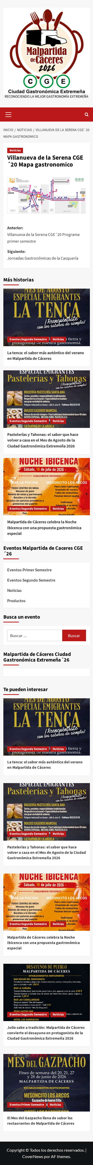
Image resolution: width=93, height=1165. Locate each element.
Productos (16, 600)
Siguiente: (42, 255)
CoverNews (32, 1156)
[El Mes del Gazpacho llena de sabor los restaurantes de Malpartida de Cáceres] (46, 1082)
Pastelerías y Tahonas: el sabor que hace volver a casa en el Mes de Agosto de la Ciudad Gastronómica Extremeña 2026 (42, 440)
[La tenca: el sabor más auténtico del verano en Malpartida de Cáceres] (46, 317)
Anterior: (43, 234)
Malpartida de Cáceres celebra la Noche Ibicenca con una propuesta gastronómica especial (44, 527)
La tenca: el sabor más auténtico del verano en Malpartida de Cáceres (45, 355)
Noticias (15, 150)
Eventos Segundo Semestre (28, 339)
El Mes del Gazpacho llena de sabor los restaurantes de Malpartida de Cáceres (40, 1120)
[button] (8, 113)
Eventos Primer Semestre (29, 569)
